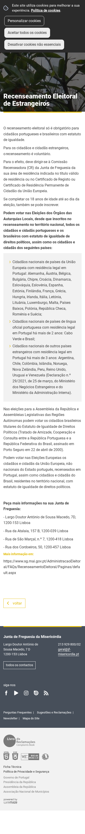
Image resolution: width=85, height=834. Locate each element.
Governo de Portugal (16, 777)
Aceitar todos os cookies (27, 32)
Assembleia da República (19, 787)
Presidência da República (19, 782)
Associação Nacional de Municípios (26, 791)
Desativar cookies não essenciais (34, 44)
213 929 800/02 (69, 644)
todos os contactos (19, 665)
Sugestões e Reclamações (54, 712)
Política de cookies (45, 10)
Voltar (17, 603)
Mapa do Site (31, 718)
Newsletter (10, 718)
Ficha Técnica (12, 766)
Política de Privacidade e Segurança (26, 771)
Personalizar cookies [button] (24, 21)
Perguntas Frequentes (17, 712)
